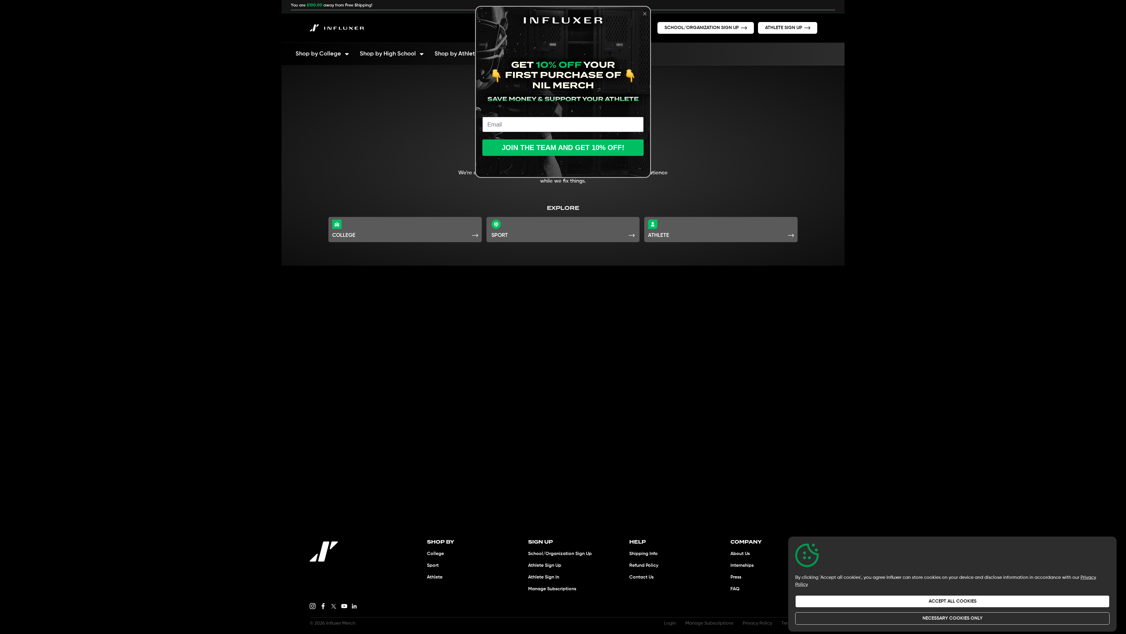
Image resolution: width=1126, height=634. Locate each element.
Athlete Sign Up (544, 565)
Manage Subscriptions (552, 589)
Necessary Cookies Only (952, 618)
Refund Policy (643, 565)
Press (735, 577)
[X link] (334, 606)
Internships (742, 565)
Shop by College (318, 54)
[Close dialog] (644, 13)
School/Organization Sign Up (560, 554)
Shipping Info (643, 554)
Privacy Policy (757, 623)
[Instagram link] (313, 606)
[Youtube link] (344, 606)
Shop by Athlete (457, 54)
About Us (740, 554)
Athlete (434, 577)
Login (670, 623)
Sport (433, 565)
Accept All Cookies (952, 601)
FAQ (735, 589)
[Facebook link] (323, 606)
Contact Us (641, 577)
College (435, 554)
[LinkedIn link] (354, 606)
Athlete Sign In (543, 577)
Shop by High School (388, 54)
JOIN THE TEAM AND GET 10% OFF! (563, 147)
